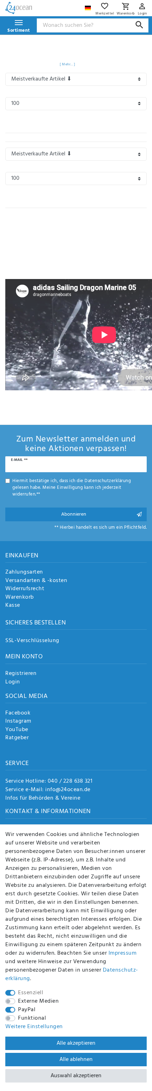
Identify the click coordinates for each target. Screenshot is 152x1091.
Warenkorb (19, 597)
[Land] (88, 6)
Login (12, 682)
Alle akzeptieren (76, 1043)
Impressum (123, 953)
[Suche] (139, 25)
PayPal (26, 1010)
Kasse (12, 606)
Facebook (17, 713)
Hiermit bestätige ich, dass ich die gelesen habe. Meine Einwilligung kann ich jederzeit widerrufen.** (71, 488)
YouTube (16, 730)
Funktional (32, 1018)
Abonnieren (73, 514)
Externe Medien (38, 1001)
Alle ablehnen (76, 1059)
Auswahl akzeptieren (76, 1075)
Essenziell (30, 993)
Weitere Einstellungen (34, 1026)
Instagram (18, 721)
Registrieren (20, 674)
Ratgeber (17, 738)
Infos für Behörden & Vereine (42, 798)
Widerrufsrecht (24, 589)
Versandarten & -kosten (36, 581)
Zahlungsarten (24, 572)
